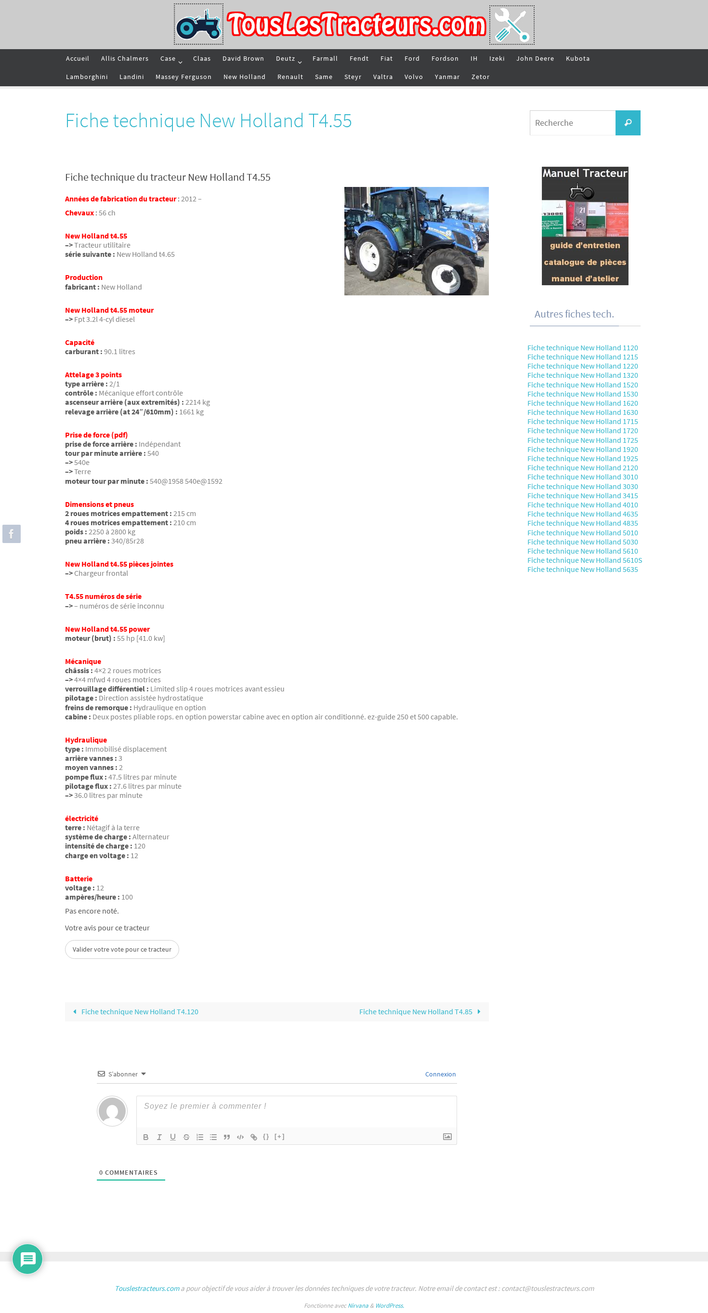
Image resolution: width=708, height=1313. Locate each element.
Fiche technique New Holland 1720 (582, 430)
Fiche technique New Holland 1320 (582, 375)
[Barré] (186, 1137)
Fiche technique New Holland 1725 (582, 440)
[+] (280, 1136)
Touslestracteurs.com (147, 1288)
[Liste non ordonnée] (213, 1137)
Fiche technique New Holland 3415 (582, 495)
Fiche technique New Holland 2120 (582, 467)
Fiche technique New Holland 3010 (582, 476)
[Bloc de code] (240, 1137)
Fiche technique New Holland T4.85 (416, 1011)
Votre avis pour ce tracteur (107, 927)
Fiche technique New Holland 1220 (582, 366)
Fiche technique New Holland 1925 (582, 458)
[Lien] (254, 1137)
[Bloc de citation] (227, 1137)
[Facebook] (10, 534)
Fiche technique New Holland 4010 (582, 504)
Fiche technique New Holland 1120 (582, 347)
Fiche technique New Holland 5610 (582, 551)
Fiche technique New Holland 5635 (582, 569)
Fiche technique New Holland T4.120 (139, 1011)
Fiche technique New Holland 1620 (582, 403)
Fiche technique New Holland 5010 (582, 532)
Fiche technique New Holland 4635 (582, 513)
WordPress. (389, 1305)
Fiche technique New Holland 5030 (582, 541)
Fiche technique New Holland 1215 (582, 356)
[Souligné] (173, 1137)
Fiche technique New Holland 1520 (582, 384)
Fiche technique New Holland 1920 (582, 449)
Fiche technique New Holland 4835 (582, 523)
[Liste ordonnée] (200, 1137)
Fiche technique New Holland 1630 (582, 412)
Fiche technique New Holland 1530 (582, 393)
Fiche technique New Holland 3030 (582, 486)
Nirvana (358, 1305)
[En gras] (146, 1137)
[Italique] (159, 1137)
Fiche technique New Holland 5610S (584, 560)
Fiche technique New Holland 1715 (582, 421)
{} (266, 1136)
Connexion (440, 1074)
